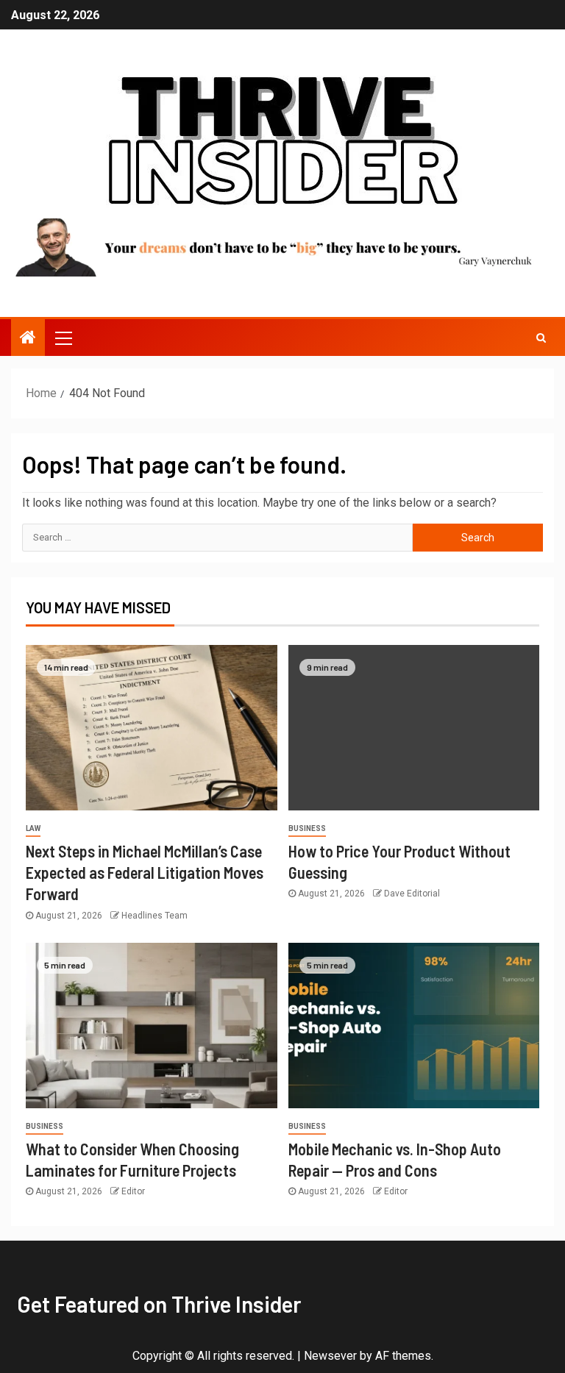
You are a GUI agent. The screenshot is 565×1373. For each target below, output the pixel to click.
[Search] (541, 338)
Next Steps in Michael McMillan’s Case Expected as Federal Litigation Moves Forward (144, 872)
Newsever (330, 1356)
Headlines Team (154, 915)
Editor (133, 1191)
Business (307, 828)
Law (33, 828)
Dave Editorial (412, 893)
